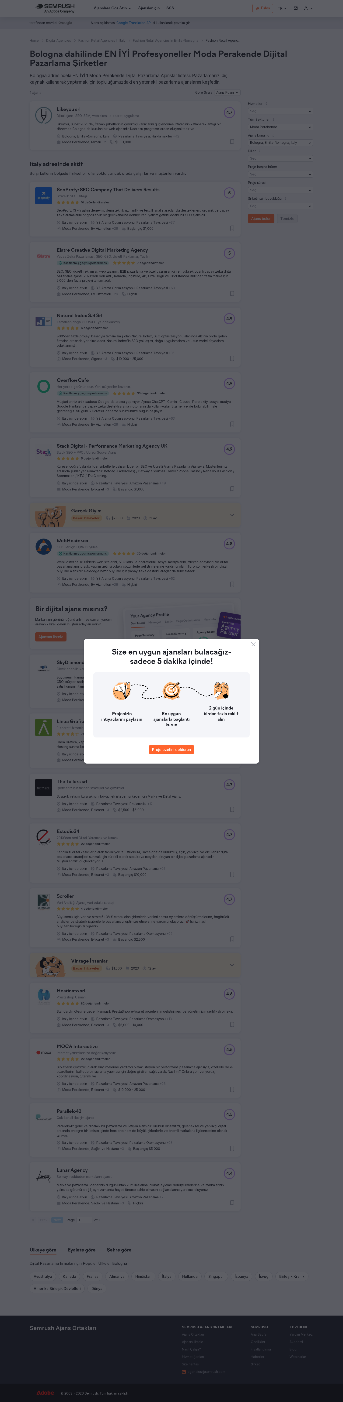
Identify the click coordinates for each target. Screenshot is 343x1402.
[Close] (253, 644)
